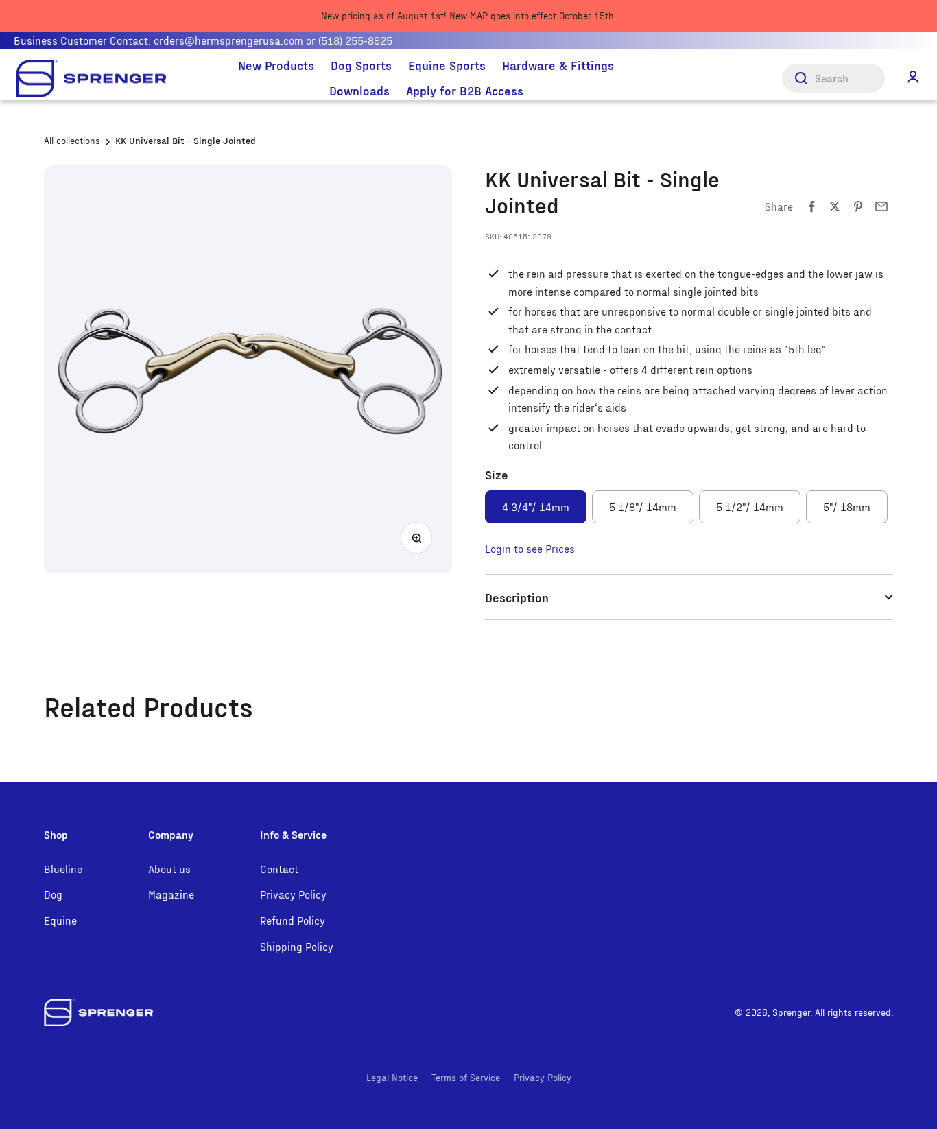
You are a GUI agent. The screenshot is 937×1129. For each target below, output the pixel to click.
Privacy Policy (293, 894)
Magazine (171, 894)
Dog (53, 894)
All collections (72, 140)
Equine (60, 920)
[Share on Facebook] (811, 206)
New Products (276, 65)
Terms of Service (465, 1077)
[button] (913, 76)
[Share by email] (881, 206)
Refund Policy (292, 920)
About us (169, 868)
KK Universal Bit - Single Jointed (185, 140)
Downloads (359, 90)
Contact (279, 868)
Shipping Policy (296, 946)
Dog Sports (361, 65)
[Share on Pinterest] (858, 206)
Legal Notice (392, 1077)
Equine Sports (447, 65)
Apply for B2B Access (464, 90)
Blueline (63, 868)
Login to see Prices (530, 548)
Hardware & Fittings (558, 65)
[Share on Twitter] (834, 206)
